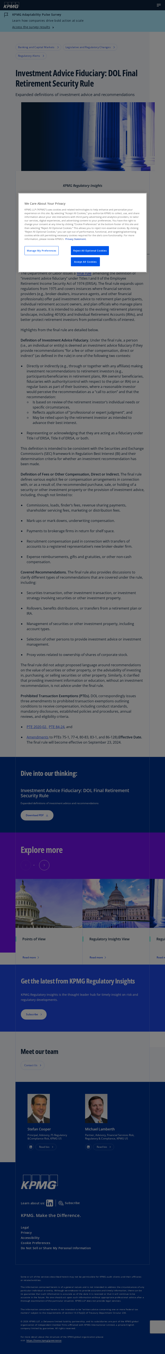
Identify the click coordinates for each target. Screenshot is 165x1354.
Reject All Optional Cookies (90, 250)
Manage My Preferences (41, 250)
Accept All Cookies (85, 261)
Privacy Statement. (75, 238)
